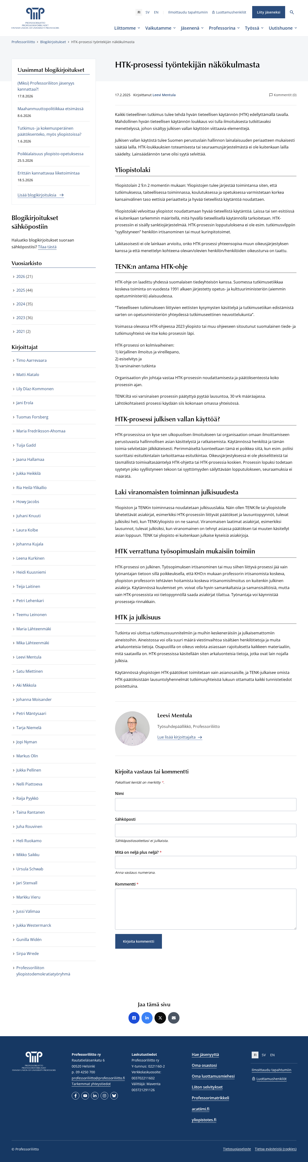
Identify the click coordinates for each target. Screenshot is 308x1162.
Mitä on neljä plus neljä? (138, 852)
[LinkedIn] (95, 1096)
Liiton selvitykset (207, 1087)
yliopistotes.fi (204, 1119)
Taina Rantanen (30, 812)
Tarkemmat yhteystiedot (91, 1083)
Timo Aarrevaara (31, 360)
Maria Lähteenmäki (33, 628)
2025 (20, 290)
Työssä (252, 28)
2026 (20, 276)
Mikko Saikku (27, 854)
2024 (20, 304)
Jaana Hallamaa (30, 459)
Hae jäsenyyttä (205, 1054)
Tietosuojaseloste (237, 1149)
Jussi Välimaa (28, 911)
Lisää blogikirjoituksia (37, 195)
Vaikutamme (158, 28)
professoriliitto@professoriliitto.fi (98, 1078)
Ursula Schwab (29, 869)
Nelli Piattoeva (29, 784)
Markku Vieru (28, 897)
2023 (20, 317)
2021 (20, 331)
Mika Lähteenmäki (32, 642)
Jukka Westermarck (33, 925)
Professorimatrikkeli (210, 1098)
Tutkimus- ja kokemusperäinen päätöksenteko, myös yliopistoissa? (49, 131)
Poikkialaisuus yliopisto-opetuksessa (50, 153)
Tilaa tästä (47, 246)
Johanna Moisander (34, 699)
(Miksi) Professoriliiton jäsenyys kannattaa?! (46, 86)
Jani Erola (24, 402)
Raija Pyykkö (27, 798)
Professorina (222, 28)
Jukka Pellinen (28, 770)
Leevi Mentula (164, 95)
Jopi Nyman (26, 742)
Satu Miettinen (29, 671)
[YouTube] (85, 1096)
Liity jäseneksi (268, 12)
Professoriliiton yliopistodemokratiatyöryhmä (43, 971)
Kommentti (127, 884)
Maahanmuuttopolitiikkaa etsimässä (50, 108)
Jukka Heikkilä (28, 473)
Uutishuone (281, 28)
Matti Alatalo (27, 374)
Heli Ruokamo (29, 840)
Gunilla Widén (29, 939)
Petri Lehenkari (30, 600)
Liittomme (125, 28)
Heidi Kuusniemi (31, 572)
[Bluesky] (114, 1096)
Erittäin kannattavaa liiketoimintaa (49, 173)
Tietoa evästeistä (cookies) (275, 1149)
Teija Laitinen (28, 586)
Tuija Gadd (26, 445)
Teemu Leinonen (31, 614)
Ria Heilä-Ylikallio (31, 487)
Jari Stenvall (26, 883)
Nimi (119, 793)
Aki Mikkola (26, 685)
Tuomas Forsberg (32, 417)
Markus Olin (27, 756)
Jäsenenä (190, 28)
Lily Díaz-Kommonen (35, 388)
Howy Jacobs (27, 501)
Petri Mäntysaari (31, 713)
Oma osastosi (204, 1065)
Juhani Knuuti (28, 515)
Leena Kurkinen (30, 558)
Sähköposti (125, 819)
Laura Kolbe (27, 530)
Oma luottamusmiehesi (213, 1076)
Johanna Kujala (29, 544)
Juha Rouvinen (29, 826)
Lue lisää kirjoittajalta (177, 737)
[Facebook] (75, 1096)
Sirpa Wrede (27, 953)
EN (156, 12)
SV (147, 12)
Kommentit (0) (285, 95)
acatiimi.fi (200, 1109)
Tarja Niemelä (28, 727)
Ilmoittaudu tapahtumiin (188, 12)
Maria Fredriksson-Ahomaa (40, 431)
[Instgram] (104, 1096)
